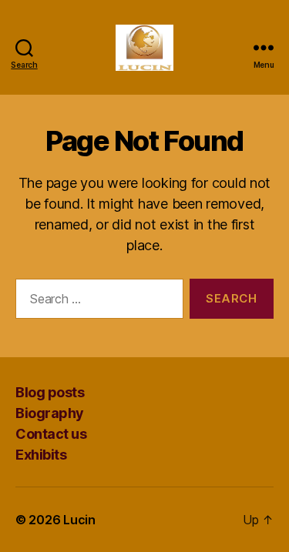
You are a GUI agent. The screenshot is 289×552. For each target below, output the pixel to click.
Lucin (79, 519)
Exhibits (40, 455)
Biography (49, 413)
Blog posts (49, 392)
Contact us (50, 434)
